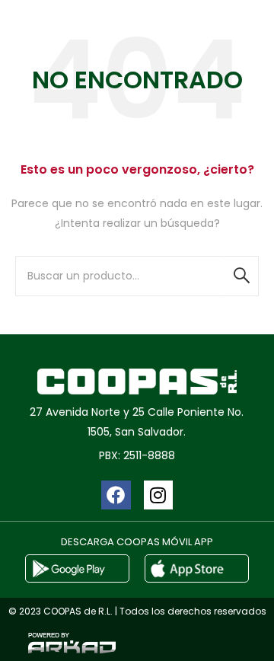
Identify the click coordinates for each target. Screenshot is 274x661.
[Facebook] (115, 495)
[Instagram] (158, 495)
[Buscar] (242, 276)
